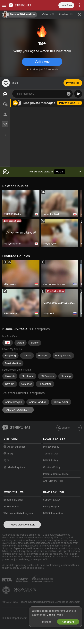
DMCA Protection (53, 513)
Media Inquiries (16, 467)
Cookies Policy (51, 467)
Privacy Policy (51, 446)
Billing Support (51, 506)
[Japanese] (7, 343)
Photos (66, 14)
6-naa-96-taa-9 (15, 329)
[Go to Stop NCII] (25, 590)
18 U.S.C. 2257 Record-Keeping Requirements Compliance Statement (41, 602)
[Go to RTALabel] (7, 580)
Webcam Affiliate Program (18, 513)
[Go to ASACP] (22, 580)
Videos (48, 14)
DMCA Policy (50, 460)
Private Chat (68, 103)
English (66, 427)
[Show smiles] (68, 93)
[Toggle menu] (4, 5)
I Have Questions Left (22, 524)
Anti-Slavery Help (53, 481)
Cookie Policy (55, 614)
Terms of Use (50, 453)
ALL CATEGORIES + (18, 409)
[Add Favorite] (6, 83)
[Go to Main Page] (25, 5)
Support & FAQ (51, 499)
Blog (10, 453)
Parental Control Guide (56, 474)
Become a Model (13, 499)
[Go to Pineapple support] (6, 590)
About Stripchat (16, 446)
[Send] (78, 94)
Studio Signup (12, 506)
